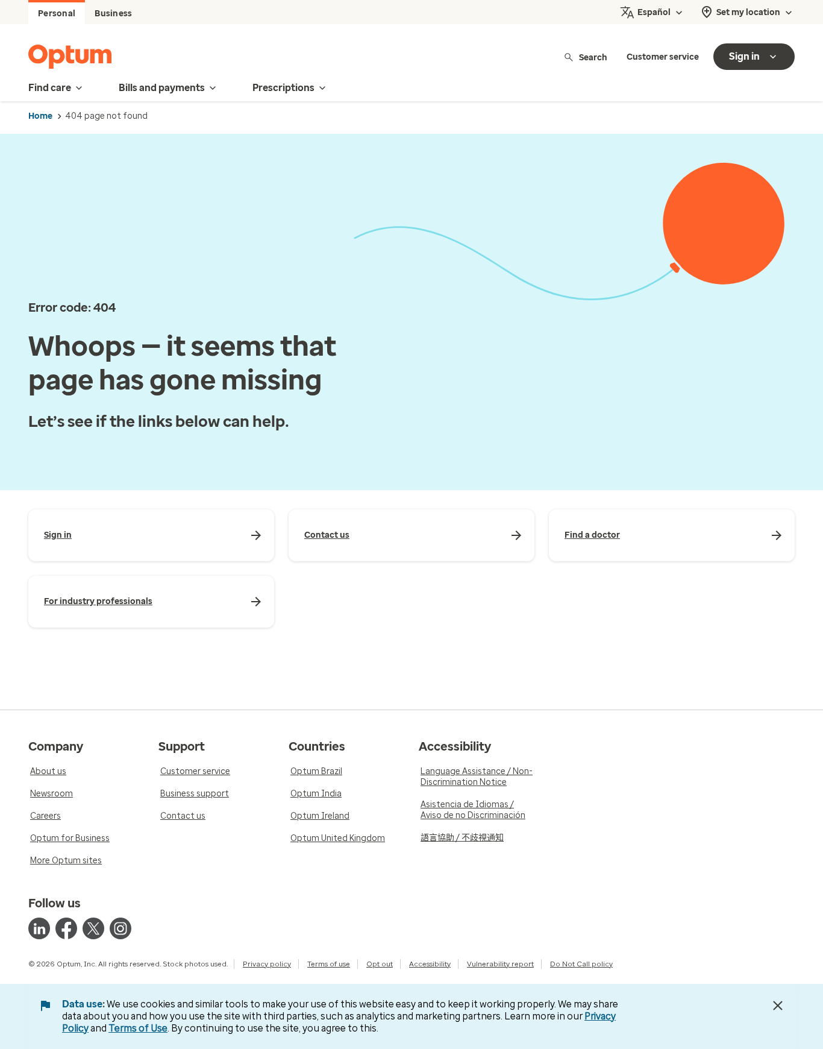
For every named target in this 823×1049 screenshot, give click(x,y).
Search (593, 57)
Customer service (663, 57)
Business (113, 13)
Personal (56, 13)
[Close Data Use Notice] (778, 1005)
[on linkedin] (39, 928)
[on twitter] (93, 928)
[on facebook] (66, 928)
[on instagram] (120, 928)
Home (40, 116)
